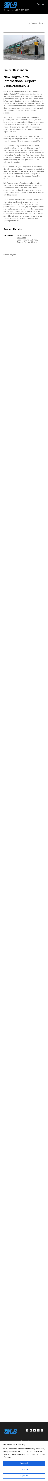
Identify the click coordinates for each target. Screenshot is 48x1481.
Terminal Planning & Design (27, 242)
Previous (34, 23)
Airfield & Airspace (24, 235)
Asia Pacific (21, 238)
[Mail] (38, 1430)
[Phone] (42, 1430)
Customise (24, 1469)
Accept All (24, 1463)
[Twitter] (27, 1430)
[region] (24, 1461)
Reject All (24, 1476)
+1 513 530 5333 (22, 10)
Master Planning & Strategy (27, 240)
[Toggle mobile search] (38, 4)
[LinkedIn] (34, 1430)
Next (41, 23)
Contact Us (8, 10)
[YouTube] (31, 1430)
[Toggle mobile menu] (43, 4)
